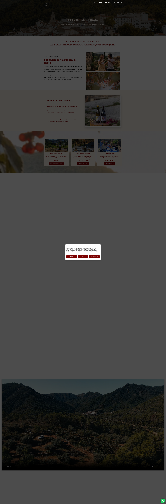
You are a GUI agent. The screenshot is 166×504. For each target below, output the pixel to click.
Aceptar (71, 256)
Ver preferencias (94, 256)
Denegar (83, 256)
